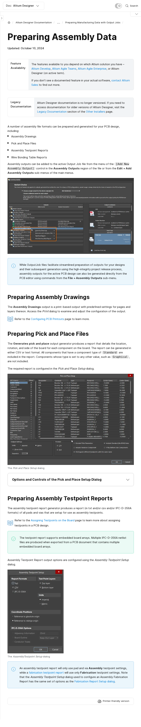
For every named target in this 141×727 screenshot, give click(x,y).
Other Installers (95, 111)
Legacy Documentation (52, 111)
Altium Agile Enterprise (92, 68)
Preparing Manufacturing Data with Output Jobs (92, 22)
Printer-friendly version (116, 700)
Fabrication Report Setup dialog (94, 681)
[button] (71, 479)
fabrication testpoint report (46, 672)
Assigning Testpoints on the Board (53, 520)
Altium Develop (41, 68)
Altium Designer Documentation (34, 22)
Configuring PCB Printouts (47, 319)
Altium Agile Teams (64, 68)
